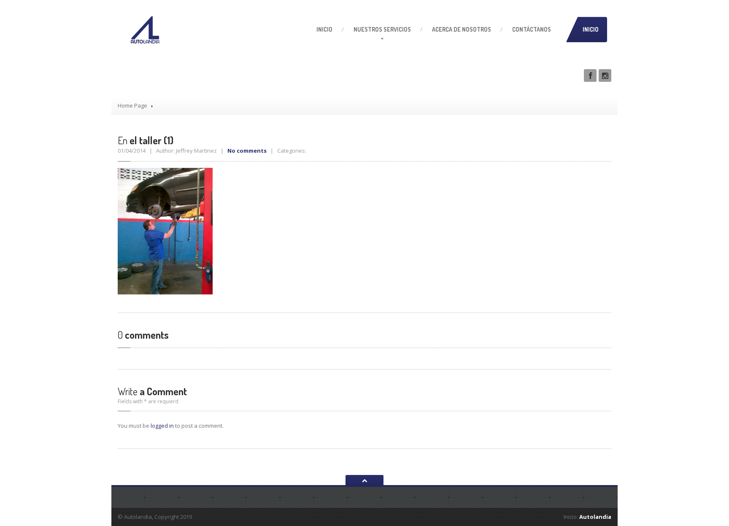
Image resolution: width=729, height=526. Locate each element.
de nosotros (461, 29)
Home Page (132, 105)
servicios (382, 29)
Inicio (324, 29)
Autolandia (595, 517)
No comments (247, 150)
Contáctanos (531, 29)
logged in (162, 425)
